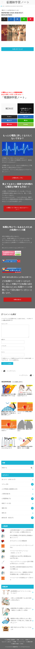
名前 (3, 339)
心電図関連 (6, 498)
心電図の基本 (30, 641)
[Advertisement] (17, 69)
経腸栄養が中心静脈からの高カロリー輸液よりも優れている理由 (21, 609)
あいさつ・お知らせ (8, 479)
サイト (3, 352)
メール (3, 345)
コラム (5, 484)
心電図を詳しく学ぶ (17, 177)
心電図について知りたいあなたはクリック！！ (17, 208)
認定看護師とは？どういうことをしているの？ (21, 592)
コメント (4, 323)
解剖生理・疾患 (7, 517)
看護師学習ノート (17, 646)
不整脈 (14, 641)
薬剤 (4, 513)
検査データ (6, 503)
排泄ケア (28, 639)
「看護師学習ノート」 (14, 97)
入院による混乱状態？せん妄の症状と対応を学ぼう (21, 599)
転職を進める (17, 299)
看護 (4, 508)
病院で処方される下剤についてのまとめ (21, 628)
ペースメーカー (21, 641)
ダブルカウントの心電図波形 (18, 541)
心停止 (21, 643)
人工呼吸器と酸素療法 (9, 489)
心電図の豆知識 (15, 643)
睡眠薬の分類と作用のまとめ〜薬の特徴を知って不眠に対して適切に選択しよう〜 (21, 620)
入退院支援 (6, 493)
